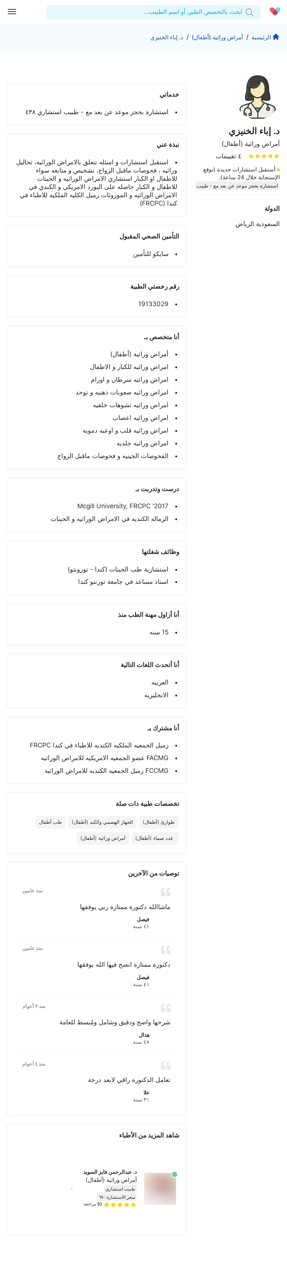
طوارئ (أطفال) (159, 822)
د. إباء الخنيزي (166, 37)
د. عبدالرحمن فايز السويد (110, 1172)
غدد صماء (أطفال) (155, 838)
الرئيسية (261, 37)
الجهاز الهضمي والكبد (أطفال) (102, 822)
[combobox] (241, 12)
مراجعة (93, 1204)
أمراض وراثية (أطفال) (217, 37)
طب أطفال (50, 822)
